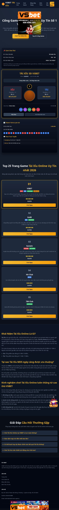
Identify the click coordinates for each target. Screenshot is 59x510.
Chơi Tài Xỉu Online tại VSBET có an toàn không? (20, 433)
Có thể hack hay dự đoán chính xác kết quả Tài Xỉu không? (24, 444)
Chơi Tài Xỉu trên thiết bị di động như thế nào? (20, 450)
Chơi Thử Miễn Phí (21, 36)
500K (34, 109)
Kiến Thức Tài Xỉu (6, 484)
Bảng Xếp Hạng (6, 482)
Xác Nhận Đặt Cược (40, 114)
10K (21, 109)
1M (38, 109)
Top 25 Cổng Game (38, 36)
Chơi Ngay (30, 205)
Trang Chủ (4, 477)
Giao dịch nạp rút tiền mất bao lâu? (16, 439)
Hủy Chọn (13, 114)
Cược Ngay (52, 4)
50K (25, 109)
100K (29, 109)
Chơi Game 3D (5, 479)
